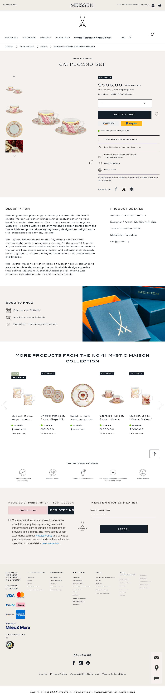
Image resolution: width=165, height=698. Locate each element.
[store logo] (82, 5)
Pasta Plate (144, 584)
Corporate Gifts (78, 583)
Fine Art (45, 38)
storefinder (9, 5)
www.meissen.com (51, 543)
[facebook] (75, 662)
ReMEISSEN (86, 38)
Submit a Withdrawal (79, 598)
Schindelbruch (54, 577)
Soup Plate (143, 588)
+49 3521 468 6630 (127, 5)
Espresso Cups (125, 582)
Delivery (99, 583)
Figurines (29, 38)
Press (30, 583)
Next (160, 405)
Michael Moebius (56, 580)
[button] (14, 109)
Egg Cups (143, 578)
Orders (98, 580)
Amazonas (53, 583)
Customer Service (102, 590)
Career (30, 580)
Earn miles (76, 604)
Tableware (10, 38)
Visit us (126, 38)
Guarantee (76, 595)
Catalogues (77, 577)
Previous (4, 405)
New (97, 38)
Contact (144, 5)
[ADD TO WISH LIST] (157, 114)
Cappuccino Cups (145, 581)
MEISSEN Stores (33, 587)
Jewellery (62, 38)
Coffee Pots (124, 589)
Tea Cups (123, 586)
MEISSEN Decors (56, 590)
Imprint (43, 674)
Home (9, 47)
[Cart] (160, 5)
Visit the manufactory (35, 590)
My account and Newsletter (105, 577)
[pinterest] (89, 662)
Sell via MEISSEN (78, 601)
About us (104, 38)
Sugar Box (143, 575)
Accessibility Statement (84, 674)
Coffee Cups (124, 579)
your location (100, 510)
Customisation (77, 580)
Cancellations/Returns (103, 587)
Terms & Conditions (114, 674)
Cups (44, 47)
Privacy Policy (44, 535)
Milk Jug (122, 595)
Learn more (136, 147)
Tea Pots (123, 592)
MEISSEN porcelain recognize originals (81, 588)
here (109, 180)
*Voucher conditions (103, 593)
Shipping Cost (126, 90)
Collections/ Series (56, 587)
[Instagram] (82, 662)
